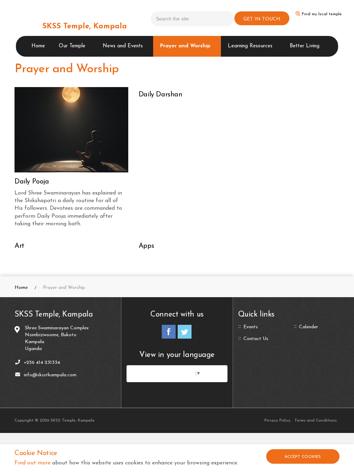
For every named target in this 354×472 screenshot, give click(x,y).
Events (250, 327)
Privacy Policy (277, 420)
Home (38, 46)
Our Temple (72, 46)
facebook (169, 332)
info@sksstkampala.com (50, 375)
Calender (308, 327)
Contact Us (255, 339)
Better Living (304, 46)
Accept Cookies (303, 457)
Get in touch (261, 19)
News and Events (123, 46)
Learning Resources (250, 46)
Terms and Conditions (316, 420)
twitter (185, 332)
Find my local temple (322, 14)
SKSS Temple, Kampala (84, 26)
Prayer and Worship (185, 46)
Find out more (32, 463)
